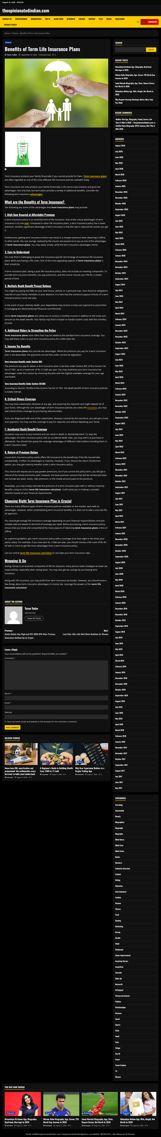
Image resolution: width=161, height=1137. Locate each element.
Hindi (117, 943)
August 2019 (120, 631)
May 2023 (119, 371)
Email (8, 703)
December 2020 (121, 539)
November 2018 (121, 683)
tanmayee (48, 1126)
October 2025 (120, 203)
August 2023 (120, 354)
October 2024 (120, 273)
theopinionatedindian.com (25, 10)
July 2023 (119, 359)
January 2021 (120, 533)
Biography (119, 828)
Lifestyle (118, 972)
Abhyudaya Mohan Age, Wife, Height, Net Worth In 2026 (137, 1121)
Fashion (118, 897)
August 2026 (120, 145)
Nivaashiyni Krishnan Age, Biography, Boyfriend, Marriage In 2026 (21, 1121)
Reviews (118, 1013)
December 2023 (121, 330)
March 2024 (119, 313)
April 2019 (119, 655)
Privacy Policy (10, 24)
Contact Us (7, 19)
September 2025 (121, 209)
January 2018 (120, 741)
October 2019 (120, 620)
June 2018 (119, 712)
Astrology (119, 804)
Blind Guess (119, 839)
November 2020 (121, 544)
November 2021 (121, 475)
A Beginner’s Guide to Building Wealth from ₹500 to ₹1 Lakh (56, 770)
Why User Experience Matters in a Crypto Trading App (89, 770)
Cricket (92, 19)
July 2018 (118, 707)
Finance (82, 19)
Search (118, 42)
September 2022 (121, 417)
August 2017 (120, 770)
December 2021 (121, 469)
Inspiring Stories (121, 961)
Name (8, 693)
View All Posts (34, 618)
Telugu (117, 1048)
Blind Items (58, 19)
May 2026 (119, 163)
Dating (117, 880)
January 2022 (120, 464)
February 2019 (120, 666)
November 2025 (121, 197)
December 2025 (121, 192)
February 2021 (120, 527)
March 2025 (119, 244)
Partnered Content (122, 995)
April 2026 (119, 168)
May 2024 (119, 302)
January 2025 (120, 255)
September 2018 (121, 695)
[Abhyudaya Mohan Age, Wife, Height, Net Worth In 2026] (138, 1104)
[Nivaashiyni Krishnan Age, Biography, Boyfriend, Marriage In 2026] (23, 1104)
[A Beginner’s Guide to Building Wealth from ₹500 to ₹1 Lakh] (56, 754)
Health (117, 937)
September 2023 (121, 348)
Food (117, 914)
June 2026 (119, 157)
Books (117, 857)
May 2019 (118, 649)
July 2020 (119, 568)
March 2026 (119, 174)
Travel (109, 19)
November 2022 (121, 406)
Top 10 (47, 19)
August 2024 (120, 284)
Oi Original (119, 990)
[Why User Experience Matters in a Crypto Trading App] (91, 754)
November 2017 (121, 753)
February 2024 (120, 319)
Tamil (117, 1036)
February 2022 (120, 458)
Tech (101, 19)
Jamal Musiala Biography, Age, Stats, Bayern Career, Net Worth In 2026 (97, 1121)
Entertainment (21, 19)
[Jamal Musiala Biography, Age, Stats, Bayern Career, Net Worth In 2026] (100, 1104)
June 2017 (119, 782)
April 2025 (119, 238)
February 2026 (120, 180)
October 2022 (120, 411)
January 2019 (120, 672)
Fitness (118, 909)
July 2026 (119, 151)
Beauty (118, 816)
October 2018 (120, 689)
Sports (117, 1024)
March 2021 (119, 521)
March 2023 (119, 382)
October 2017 (120, 759)
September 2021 (121, 487)
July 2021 (118, 498)
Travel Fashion (120, 1065)
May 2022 (119, 440)
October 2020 (120, 550)
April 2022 (119, 446)
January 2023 (120, 394)
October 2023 (120, 342)
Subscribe (152, 21)
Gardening (119, 926)
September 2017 (121, 765)
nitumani (9, 777)
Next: (85, 632)
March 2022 (119, 452)
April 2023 (119, 377)
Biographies (36, 19)
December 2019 (121, 608)
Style (117, 1030)
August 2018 (120, 701)
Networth (71, 19)
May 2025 (119, 232)
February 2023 (120, 388)
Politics (118, 1001)
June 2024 (119, 296)
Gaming (118, 920)
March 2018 (119, 730)
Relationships (120, 1007)
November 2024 (121, 267)
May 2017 (118, 788)
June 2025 (119, 226)
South (117, 1019)
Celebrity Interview (122, 868)
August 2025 (120, 215)
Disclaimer (120, 19)
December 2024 (121, 261)
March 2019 (119, 660)
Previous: (30, 634)
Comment (10, 658)
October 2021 (120, 481)
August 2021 (120, 492)
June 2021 (119, 504)
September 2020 (121, 556)
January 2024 (120, 325)
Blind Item (119, 845)
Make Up (118, 978)
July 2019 (118, 637)
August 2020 (120, 562)
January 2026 (120, 186)
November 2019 (121, 614)
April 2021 (119, 516)
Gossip (117, 932)
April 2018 (119, 724)
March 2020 (119, 591)
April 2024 (119, 307)
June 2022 (119, 435)
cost (26, 223)
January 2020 (120, 602)
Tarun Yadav (12, 55)
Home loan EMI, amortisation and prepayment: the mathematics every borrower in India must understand (20, 771)
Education (119, 885)
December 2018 (121, 678)
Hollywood (119, 949)
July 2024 (119, 290)
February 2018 (120, 736)
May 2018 (118, 718)
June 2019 (119, 643)
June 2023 (119, 365)
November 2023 (121, 336)
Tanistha (9, 1126)
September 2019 (121, 626)
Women (118, 1076)
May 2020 (119, 579)
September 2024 (121, 278)
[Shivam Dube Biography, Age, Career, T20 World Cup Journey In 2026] (61, 1104)
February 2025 (120, 249)
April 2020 (119, 585)
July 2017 (118, 776)
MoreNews (117, 1134)
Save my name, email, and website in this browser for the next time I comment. (42, 721)
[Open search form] (138, 22)
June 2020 (119, 573)
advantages (36, 194)
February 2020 (120, 597)
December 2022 (121, 400)
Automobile (119, 810)
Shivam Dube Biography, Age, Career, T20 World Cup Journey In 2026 (61, 1121)
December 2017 (121, 747)
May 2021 (118, 510)
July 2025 (119, 220)
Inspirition (119, 966)
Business (118, 862)
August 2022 (120, 423)
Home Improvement (123, 955)
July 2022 (119, 429)
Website (8, 712)
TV (116, 1071)
